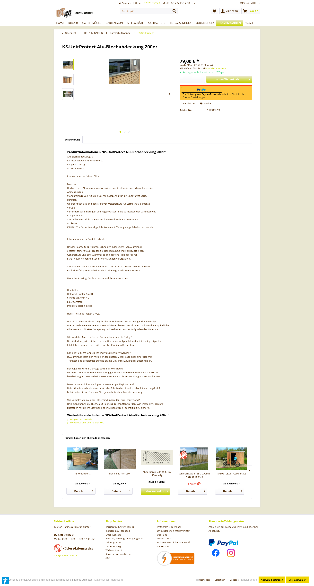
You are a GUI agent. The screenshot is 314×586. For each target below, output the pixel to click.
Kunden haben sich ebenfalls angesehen (87, 437)
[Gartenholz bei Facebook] (216, 553)
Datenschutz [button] (101, 579)
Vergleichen (189, 103)
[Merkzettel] (214, 11)
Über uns (162, 534)
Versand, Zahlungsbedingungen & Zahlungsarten (124, 540)
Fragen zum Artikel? (81, 419)
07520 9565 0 (152, 3)
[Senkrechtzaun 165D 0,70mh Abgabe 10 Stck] (194, 458)
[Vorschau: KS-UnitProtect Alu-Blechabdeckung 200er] (68, 64)
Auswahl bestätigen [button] (272, 579)
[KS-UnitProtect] (82, 458)
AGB (107, 558)
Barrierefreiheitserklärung (119, 526)
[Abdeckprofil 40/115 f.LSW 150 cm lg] (157, 457)
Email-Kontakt (113, 534)
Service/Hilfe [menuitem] (250, 3)
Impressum (163, 546)
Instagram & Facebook (117, 530)
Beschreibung (72, 139)
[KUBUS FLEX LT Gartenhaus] (231, 458)
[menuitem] (149, 11)
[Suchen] (174, 11)
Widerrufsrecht (113, 550)
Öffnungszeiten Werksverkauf (173, 530)
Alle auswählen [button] (297, 579)
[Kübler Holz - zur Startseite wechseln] (75, 13)
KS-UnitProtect (82, 473)
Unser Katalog (113, 546)
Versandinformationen (215, 68)
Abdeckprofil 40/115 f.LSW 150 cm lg (157, 473)
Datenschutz (164, 538)
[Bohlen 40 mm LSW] (120, 458)
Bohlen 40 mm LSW (119, 473)
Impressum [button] (116, 579)
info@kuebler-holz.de (66, 555)
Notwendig (204, 579)
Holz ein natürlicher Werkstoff (173, 542)
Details (78, 491)
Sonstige (234, 579)
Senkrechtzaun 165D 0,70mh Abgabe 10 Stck (194, 475)
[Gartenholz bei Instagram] (231, 553)
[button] (5, 580)
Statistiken (220, 579)
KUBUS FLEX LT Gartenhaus (231, 473)
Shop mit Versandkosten (118, 554)
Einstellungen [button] (249, 579)
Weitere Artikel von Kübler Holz (87, 422)
